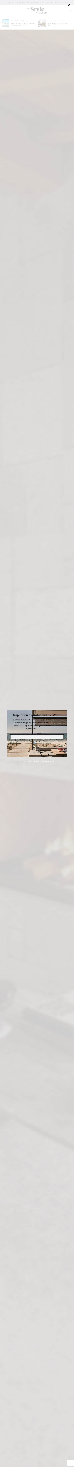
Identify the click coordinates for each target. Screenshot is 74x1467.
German (38, 744)
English (37, 747)
